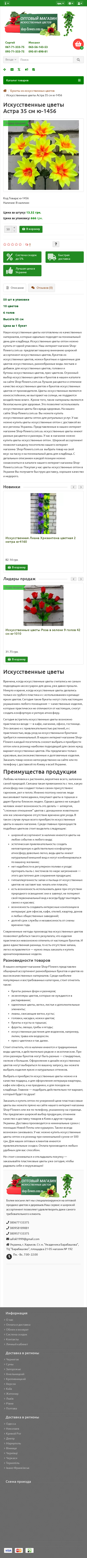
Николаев (12, 1428)
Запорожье (13, 1369)
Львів (10, 1398)
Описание (17, 287)
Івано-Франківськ (18, 1468)
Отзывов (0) (45, 287)
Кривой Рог (13, 1433)
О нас (9, 1319)
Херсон (11, 1384)
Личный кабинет (17, 1344)
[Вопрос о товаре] (56, 244)
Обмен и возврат (17, 1329)
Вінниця (11, 1448)
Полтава (11, 1408)
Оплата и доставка (18, 1324)
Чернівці (12, 1453)
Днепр (10, 1438)
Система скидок (16, 1334)
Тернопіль (12, 1463)
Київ (9, 1388)
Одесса (11, 1423)
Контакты (12, 1339)
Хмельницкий (15, 1374)
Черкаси (11, 1458)
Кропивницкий (16, 1379)
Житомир (12, 1393)
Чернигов (12, 1359)
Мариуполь (13, 1443)
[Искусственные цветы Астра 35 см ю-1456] (43, 155)
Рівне (10, 1403)
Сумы (10, 1364)
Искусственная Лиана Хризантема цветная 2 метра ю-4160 (40, 539)
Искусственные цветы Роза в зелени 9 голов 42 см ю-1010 (42, 631)
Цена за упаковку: (16, 218)
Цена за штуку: (14, 212)
